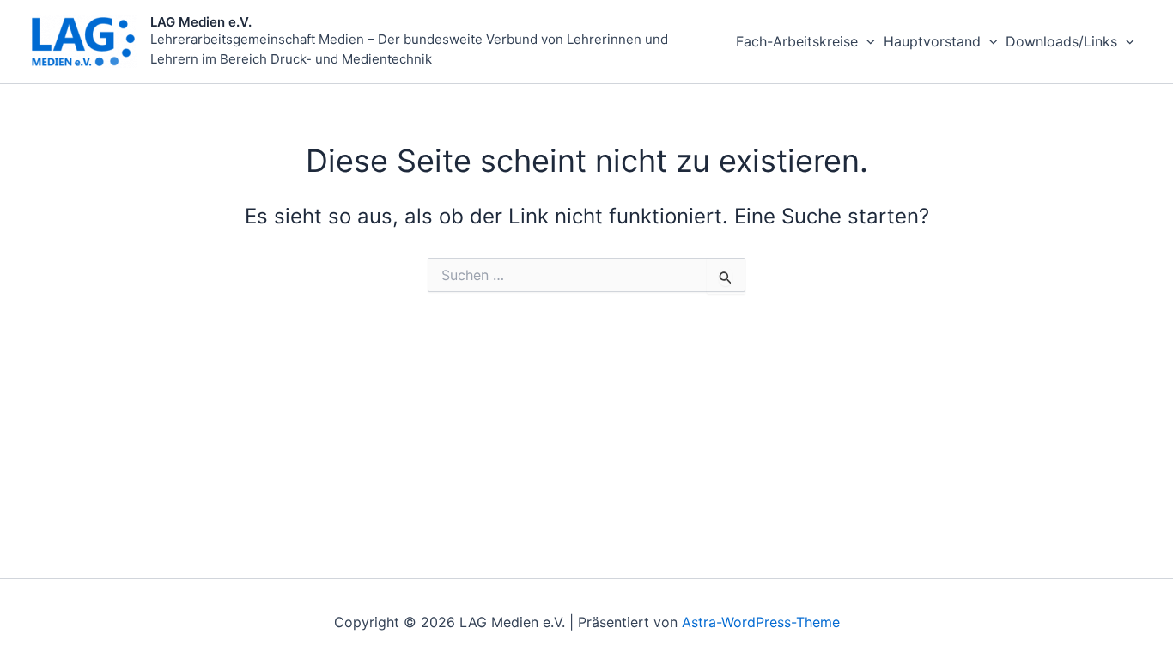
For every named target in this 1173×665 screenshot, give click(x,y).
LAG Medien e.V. (201, 22)
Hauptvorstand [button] (932, 41)
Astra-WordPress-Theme (761, 622)
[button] (866, 42)
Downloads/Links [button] (1061, 41)
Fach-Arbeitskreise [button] (797, 41)
